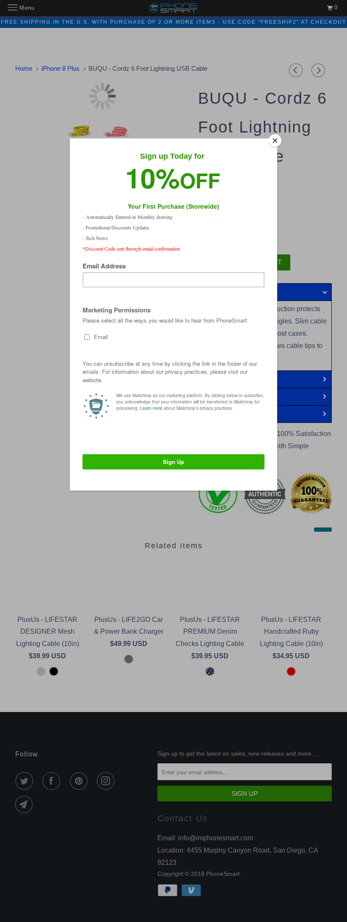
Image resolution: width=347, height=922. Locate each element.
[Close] (275, 140)
